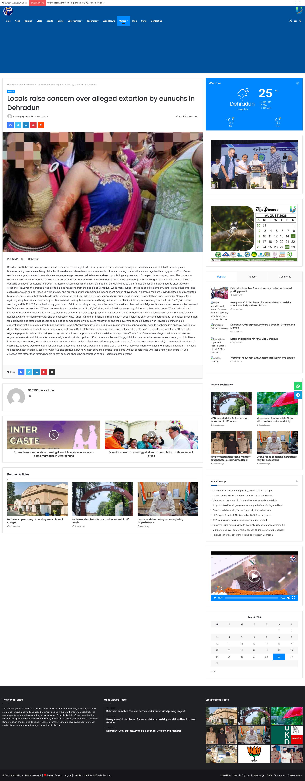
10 (217, 643)
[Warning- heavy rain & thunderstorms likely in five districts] (219, 362)
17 (217, 650)
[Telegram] (298, 395)
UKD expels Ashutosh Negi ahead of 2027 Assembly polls (242, 515)
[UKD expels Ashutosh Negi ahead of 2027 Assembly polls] (287, 735)
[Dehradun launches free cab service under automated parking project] (219, 293)
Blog (134, 21)
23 (291, 650)
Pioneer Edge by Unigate (59, 775)
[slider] (251, 598)
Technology (92, 21)
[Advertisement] (152, 49)
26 (242, 656)
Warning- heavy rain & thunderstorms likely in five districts (262, 357)
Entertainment (75, 21)
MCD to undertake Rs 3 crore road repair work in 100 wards (100, 521)
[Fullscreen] (293, 597)
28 (266, 656)
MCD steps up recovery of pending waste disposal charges (35, 521)
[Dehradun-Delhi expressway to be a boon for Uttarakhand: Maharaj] (219, 329)
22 (279, 650)
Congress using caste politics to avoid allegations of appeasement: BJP (249, 525)
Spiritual (28, 21)
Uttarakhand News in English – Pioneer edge (242, 775)
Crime (61, 21)
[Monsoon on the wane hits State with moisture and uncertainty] (277, 403)
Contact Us (156, 21)
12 (242, 643)
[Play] (214, 597)
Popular (221, 276)
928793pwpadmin (21, 116)
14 (266, 643)
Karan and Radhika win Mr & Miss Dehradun (254, 338)
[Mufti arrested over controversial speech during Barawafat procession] (287, 754)
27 (254, 656)
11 (229, 643)
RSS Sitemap (218, 481)
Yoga (17, 21)
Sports (50, 21)
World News (109, 21)
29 (279, 656)
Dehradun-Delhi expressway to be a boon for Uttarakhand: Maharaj (262, 326)
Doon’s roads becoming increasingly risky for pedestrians (160, 521)
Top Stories (279, 775)
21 (266, 650)
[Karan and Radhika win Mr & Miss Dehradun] (219, 345)
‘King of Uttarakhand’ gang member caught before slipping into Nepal (231, 458)
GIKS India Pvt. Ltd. (101, 775)
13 (254, 643)
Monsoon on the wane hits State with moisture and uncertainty (275, 420)
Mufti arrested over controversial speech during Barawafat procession (248, 530)
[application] (254, 576)
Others (122, 21)
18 (229, 650)
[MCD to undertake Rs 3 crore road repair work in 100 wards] (102, 499)
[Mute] (288, 597)
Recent (252, 276)
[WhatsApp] (298, 386)
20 (254, 650)
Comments (285, 276)
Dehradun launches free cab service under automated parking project (261, 290)
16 (291, 643)
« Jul (213, 671)
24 (217, 656)
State (39, 21)
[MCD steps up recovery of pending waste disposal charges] (37, 499)
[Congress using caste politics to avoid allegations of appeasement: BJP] (254, 754)
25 (229, 656)
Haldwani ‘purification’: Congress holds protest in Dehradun (243, 535)
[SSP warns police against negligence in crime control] (221, 754)
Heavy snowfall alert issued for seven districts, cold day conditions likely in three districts (260, 304)
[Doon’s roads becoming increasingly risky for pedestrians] (168, 499)
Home (8, 21)
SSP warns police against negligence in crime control (73, 2)
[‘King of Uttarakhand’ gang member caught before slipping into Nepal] (231, 442)
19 (242, 650)
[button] (254, 576)
